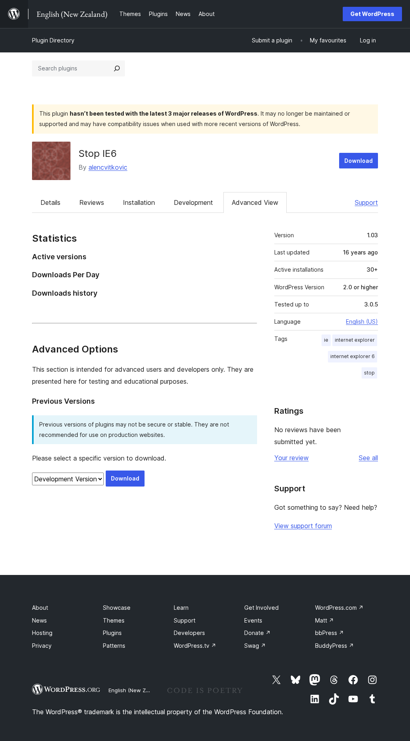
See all (368, 458)
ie (326, 340)
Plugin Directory (53, 40)
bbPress (329, 632)
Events (253, 620)
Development (193, 202)
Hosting (42, 632)
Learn (181, 607)
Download (358, 160)
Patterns (114, 645)
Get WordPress (372, 13)
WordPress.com (339, 607)
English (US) (362, 321)
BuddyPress (334, 645)
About (40, 607)
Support (366, 202)
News (39, 620)
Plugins (112, 632)
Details (50, 202)
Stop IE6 (97, 153)
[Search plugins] (117, 68)
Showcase (117, 607)
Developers (189, 632)
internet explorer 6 (352, 356)
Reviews (91, 202)
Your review (291, 458)
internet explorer (355, 340)
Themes (114, 620)
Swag (255, 645)
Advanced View (255, 202)
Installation (139, 202)
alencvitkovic (107, 167)
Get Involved (261, 607)
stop (369, 373)
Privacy (42, 645)
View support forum (303, 526)
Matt (324, 620)
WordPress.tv (195, 645)
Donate (257, 632)
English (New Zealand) (137, 690)
